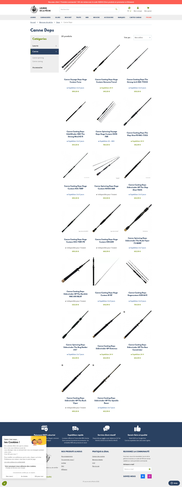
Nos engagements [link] (67, 456)
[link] (143, 476)
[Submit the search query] (116, 9)
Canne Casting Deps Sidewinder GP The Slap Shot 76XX (137, 176)
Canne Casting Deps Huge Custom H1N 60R (106, 229)
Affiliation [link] (64, 469)
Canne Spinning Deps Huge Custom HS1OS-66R (106, 176)
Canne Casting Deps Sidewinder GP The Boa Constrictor (137, 336)
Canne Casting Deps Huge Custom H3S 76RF (75, 176)
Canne (35, 51)
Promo (149, 17)
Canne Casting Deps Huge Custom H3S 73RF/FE (75, 229)
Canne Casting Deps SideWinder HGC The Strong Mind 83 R (75, 123)
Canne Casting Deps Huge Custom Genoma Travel (106, 69)
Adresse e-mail (128, 464)
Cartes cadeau (135, 17)
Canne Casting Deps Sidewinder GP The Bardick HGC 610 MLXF (75, 282)
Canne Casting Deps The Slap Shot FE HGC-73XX (137, 123)
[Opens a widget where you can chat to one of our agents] (174, 483)
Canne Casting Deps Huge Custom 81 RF (106, 282)
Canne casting (37, 61)
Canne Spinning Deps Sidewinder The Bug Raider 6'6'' (75, 336)
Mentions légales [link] (97, 460)
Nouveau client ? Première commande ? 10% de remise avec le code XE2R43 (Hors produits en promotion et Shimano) (91, 2)
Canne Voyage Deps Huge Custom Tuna (75, 69)
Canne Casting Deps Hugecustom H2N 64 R (137, 282)
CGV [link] (93, 463)
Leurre (35, 46)
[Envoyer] (150, 469)
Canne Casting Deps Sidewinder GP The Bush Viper (75, 389)
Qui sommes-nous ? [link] (67, 460)
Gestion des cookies (98, 456)
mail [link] (103, 438)
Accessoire (37, 67)
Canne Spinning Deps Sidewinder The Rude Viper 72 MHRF (137, 229)
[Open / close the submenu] (56, 46)
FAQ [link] (62, 466)
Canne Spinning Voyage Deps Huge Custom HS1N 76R (106, 123)
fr (128, 11)
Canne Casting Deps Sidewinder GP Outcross (106, 336)
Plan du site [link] (95, 466)
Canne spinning (38, 58)
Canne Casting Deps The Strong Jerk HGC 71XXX (137, 69)
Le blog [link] (63, 463)
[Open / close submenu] (33, 17)
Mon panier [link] (148, 11)
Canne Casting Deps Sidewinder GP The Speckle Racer (106, 389)
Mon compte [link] (138, 11)
